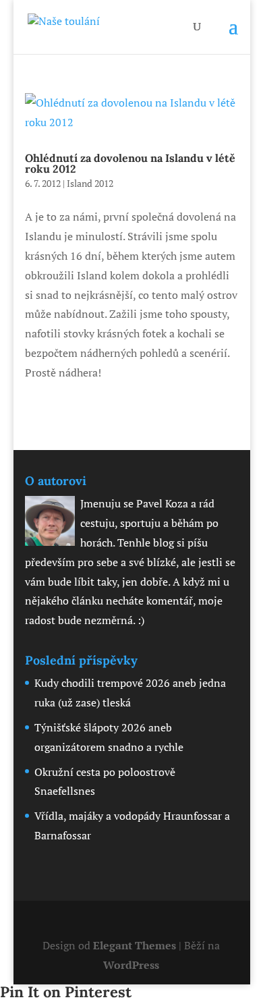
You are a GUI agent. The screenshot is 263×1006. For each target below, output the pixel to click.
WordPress (131, 964)
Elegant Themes (134, 945)
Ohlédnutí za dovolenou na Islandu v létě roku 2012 (130, 163)
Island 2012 (90, 183)
